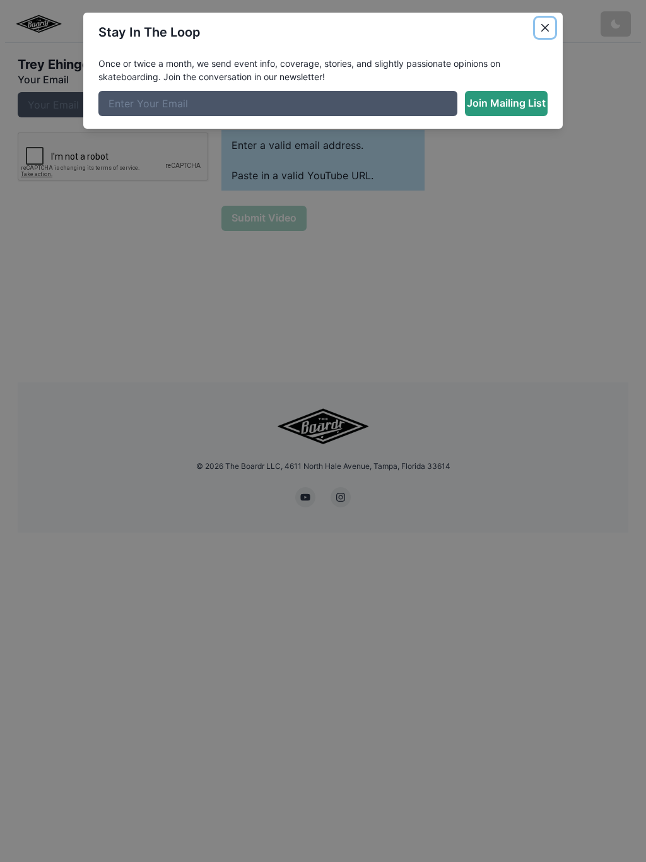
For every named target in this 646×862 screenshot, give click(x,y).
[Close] (545, 28)
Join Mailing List (506, 103)
